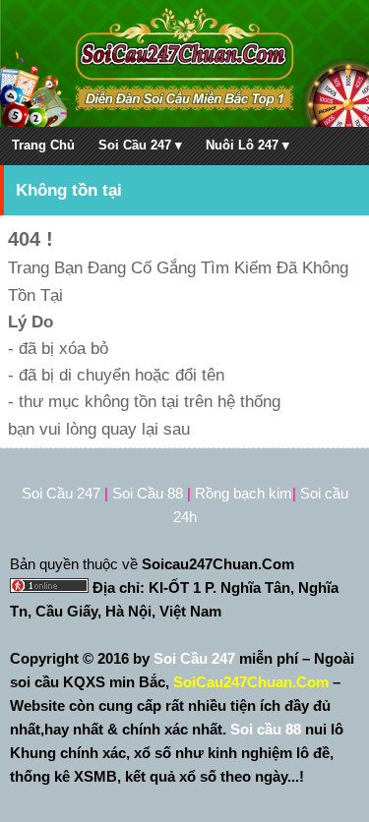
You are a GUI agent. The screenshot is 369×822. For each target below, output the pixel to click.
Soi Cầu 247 (196, 658)
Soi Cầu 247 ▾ (140, 145)
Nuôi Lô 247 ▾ (247, 145)
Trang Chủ (43, 145)
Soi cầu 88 (265, 729)
